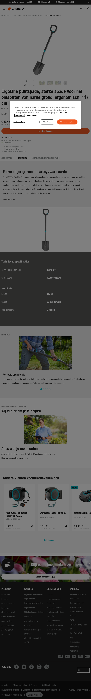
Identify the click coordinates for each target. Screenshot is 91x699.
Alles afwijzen (47, 122)
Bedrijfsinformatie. (31, 115)
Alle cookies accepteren (67, 122)
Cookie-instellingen (19, 122)
